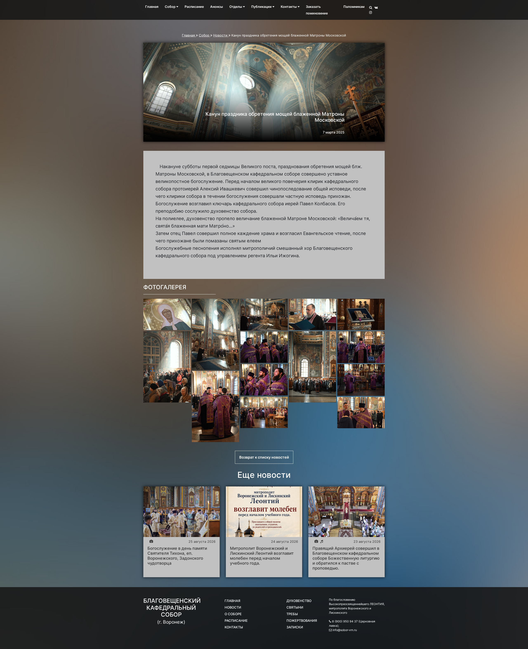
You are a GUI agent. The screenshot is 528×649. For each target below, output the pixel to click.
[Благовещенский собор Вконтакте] (377, 7)
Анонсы (216, 7)
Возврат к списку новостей (264, 457)
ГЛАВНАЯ (232, 601)
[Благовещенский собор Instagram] (371, 12)
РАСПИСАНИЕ (236, 620)
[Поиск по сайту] (371, 7)
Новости (221, 35)
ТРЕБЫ (292, 614)
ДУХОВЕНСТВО (298, 601)
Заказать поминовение (317, 10)
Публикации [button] (261, 7)
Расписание (194, 7)
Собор (204, 35)
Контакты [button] (289, 7)
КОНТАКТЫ (234, 627)
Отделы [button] (236, 7)
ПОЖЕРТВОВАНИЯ (301, 620)
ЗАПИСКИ (294, 627)
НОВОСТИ (233, 607)
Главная (151, 7)
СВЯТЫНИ (294, 607)
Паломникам (353, 7)
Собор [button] (170, 7)
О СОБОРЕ (233, 614)
